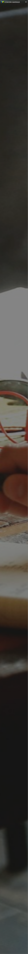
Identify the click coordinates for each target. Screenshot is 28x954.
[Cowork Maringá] (10, 2)
